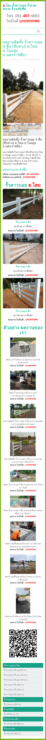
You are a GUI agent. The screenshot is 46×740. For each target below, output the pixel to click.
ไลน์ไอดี (23, 21)
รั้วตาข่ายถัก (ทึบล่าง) (12, 734)
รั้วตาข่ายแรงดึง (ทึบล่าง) (14, 724)
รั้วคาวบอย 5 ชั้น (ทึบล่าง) (14, 695)
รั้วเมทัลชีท (9, 709)
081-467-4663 (32, 174)
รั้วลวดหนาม (9, 699)
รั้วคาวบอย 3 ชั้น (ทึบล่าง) (14, 685)
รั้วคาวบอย (16, 60)
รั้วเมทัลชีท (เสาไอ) (11, 714)
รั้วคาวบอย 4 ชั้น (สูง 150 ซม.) (16, 680)
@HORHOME (29, 177)
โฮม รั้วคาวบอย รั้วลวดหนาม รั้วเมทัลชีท (19, 7)
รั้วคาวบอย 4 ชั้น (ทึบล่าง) (14, 690)
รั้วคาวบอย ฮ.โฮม (12, 665)
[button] (23, 643)
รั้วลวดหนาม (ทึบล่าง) (12, 704)
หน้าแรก (6, 60)
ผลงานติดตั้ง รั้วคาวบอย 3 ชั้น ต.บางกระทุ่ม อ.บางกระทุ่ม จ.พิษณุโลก (23, 460)
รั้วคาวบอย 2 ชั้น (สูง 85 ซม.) (15, 670)
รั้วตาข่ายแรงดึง (11, 719)
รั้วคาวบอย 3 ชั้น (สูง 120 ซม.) (16, 675)
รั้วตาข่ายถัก (9, 729)
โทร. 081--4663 (23, 16)
